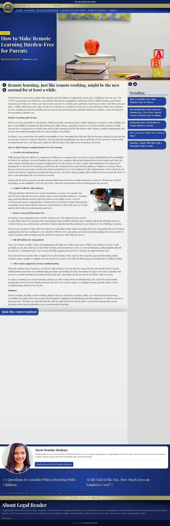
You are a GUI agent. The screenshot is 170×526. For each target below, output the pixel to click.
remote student (85, 493)
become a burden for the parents (110, 136)
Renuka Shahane (10, 59)
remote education (72, 493)
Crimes (112, 10)
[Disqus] (64, 348)
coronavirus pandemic (33, 493)
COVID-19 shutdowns (66, 493)
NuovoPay (82, 454)
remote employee (79, 493)
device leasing (78, 172)
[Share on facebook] (4, 85)
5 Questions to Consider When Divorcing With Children (39, 482)
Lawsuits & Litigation (73, 10)
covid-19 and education (47, 493)
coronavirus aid (9, 493)
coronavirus (3, 493)
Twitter (91, 2)
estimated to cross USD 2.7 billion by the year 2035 (94, 97)
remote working (44, 163)
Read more (7, 518)
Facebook (82, 2)
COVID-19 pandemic (59, 493)
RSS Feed (76, 2)
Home (19, 10)
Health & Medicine (47, 10)
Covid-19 (41, 493)
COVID (38, 493)
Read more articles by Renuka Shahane (54, 464)
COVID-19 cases (53, 493)
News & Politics (97, 10)
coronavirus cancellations (24, 493)
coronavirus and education (16, 493)
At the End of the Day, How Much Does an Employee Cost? (118, 482)
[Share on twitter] (4, 90)
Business (30, 10)
